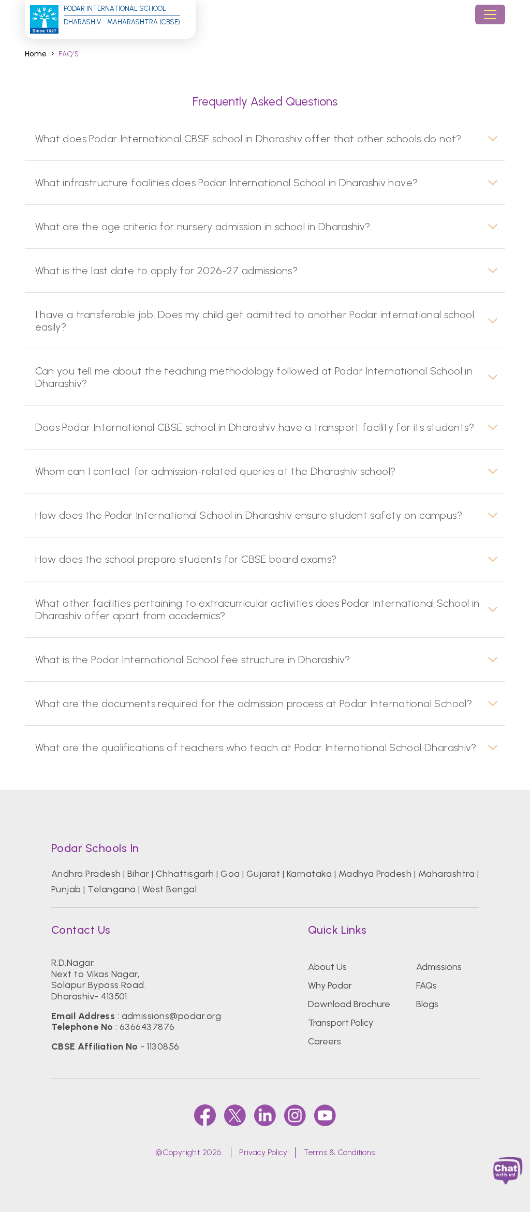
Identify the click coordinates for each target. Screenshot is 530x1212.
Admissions (439, 966)
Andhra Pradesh (86, 873)
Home (36, 54)
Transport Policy (340, 1022)
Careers (324, 1041)
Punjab (66, 889)
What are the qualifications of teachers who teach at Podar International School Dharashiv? (256, 747)
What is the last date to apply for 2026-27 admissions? (166, 270)
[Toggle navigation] (490, 14)
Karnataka (309, 873)
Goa (230, 873)
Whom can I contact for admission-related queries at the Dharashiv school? (215, 471)
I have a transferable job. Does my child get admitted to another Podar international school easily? (255, 320)
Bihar (138, 873)
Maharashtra (446, 873)
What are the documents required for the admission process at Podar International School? (253, 703)
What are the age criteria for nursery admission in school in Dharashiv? (203, 226)
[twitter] (235, 1115)
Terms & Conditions (339, 1152)
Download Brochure (349, 1004)
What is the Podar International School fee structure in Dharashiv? (192, 659)
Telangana (111, 889)
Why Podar (330, 985)
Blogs (427, 1004)
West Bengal (169, 889)
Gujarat (263, 873)
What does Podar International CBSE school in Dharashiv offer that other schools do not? (248, 138)
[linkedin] (265, 1115)
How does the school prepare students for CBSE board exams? (186, 559)
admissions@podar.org (172, 1016)
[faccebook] (205, 1115)
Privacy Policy (263, 1152)
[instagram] (295, 1115)
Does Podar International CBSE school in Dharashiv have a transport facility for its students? (254, 427)
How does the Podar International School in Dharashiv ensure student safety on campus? (248, 515)
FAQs (426, 985)
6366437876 (147, 1027)
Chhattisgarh (185, 873)
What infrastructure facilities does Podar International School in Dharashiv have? (226, 182)
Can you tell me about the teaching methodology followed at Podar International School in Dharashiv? (254, 377)
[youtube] (325, 1115)
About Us (327, 966)
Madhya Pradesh (375, 873)
